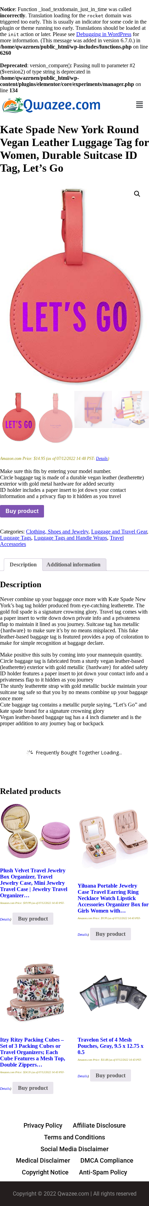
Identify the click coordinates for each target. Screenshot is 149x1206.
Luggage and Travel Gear (119, 531)
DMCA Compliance (106, 1160)
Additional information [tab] (73, 564)
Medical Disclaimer (43, 1160)
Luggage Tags (15, 538)
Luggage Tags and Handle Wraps (70, 538)
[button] (140, 104)
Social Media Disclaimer (74, 1149)
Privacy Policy (43, 1125)
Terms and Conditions (74, 1137)
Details (102, 458)
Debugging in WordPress (103, 34)
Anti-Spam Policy (103, 1172)
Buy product (22, 511)
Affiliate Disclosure (99, 1125)
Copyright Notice (45, 1172)
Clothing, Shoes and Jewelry (57, 531)
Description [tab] (23, 564)
